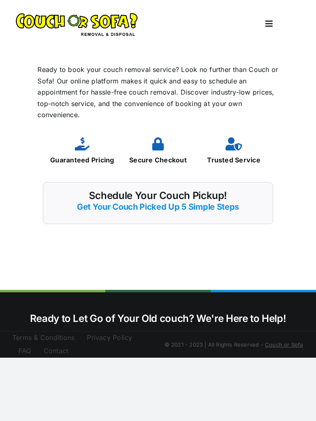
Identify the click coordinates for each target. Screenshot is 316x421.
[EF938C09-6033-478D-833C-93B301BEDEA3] (77, 13)
